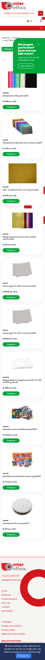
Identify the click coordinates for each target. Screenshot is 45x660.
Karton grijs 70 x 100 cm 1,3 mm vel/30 (19, 286)
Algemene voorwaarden (13, 633)
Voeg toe (11, 107)
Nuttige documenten (12, 625)
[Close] (38, 44)
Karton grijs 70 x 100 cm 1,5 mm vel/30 (19, 333)
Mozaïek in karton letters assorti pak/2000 (22, 476)
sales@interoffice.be (12, 580)
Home (4, 591)
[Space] (14, 566)
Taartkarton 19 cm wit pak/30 (16, 523)
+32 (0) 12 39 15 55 (10, 576)
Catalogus (7, 621)
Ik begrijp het (23, 656)
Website (16, 38)
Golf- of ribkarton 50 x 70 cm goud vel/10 (21, 190)
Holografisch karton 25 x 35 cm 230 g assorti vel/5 (19, 238)
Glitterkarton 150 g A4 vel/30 (15, 96)
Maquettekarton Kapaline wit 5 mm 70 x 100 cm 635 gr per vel (22, 381)
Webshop (6, 38)
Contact (6, 606)
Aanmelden (26, 66)
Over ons (6, 602)
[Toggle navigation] (41, 28)
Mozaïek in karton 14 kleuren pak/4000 (20, 429)
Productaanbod (9, 598)
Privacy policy (8, 629)
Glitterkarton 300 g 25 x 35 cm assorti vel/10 (22, 143)
